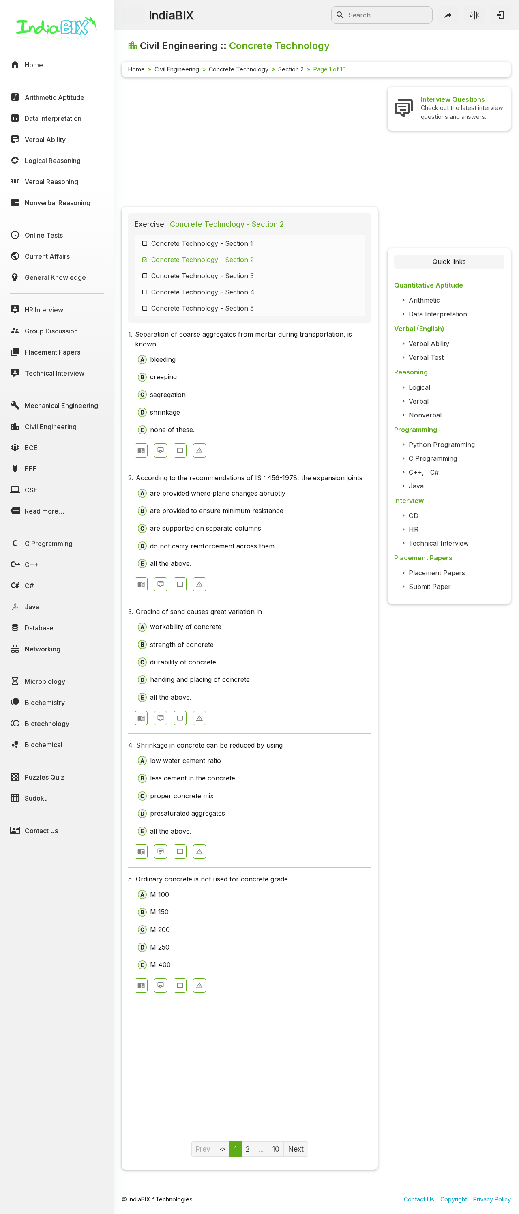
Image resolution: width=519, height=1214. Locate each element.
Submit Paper (430, 586)
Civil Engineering (176, 69)
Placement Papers (437, 573)
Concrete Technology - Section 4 (203, 292)
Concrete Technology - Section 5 (202, 308)
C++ (415, 472)
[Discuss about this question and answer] (160, 450)
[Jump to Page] (222, 1149)
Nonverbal (425, 415)
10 (275, 1149)
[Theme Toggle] (474, 15)
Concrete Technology (238, 69)
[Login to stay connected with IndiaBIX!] (500, 15)
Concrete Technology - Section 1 (202, 243)
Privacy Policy (492, 1199)
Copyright (453, 1199)
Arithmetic (424, 300)
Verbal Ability (429, 343)
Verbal (419, 401)
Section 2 (291, 69)
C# (434, 472)
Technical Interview (439, 543)
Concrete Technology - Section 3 (202, 276)
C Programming (433, 458)
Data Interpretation (438, 314)
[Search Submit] (340, 15)
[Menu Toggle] (133, 15)
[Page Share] (448, 15)
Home (136, 69)
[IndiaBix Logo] (56, 31)
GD (413, 515)
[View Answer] (141, 450)
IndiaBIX (171, 15)
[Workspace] (180, 450)
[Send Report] (199, 450)
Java (416, 486)
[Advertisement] (250, 143)
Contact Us (419, 1199)
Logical (419, 387)
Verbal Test (426, 357)
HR (413, 529)
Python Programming (442, 444)
